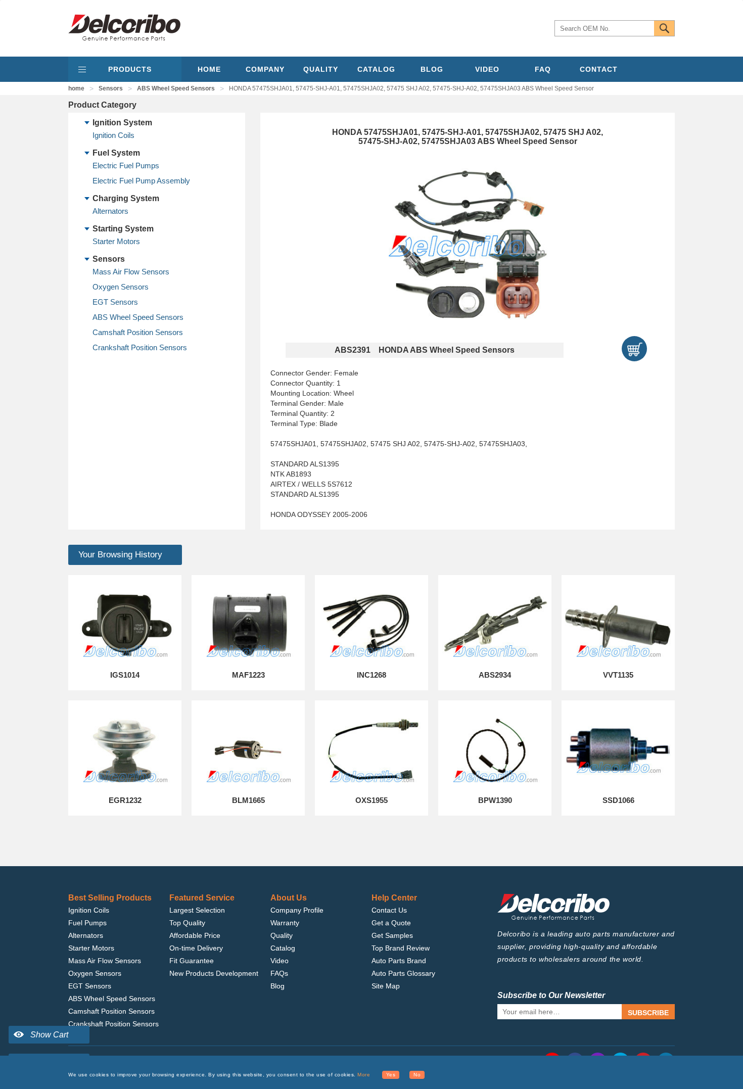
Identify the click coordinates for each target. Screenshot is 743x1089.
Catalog (282, 948)
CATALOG (376, 69)
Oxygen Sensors (120, 286)
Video (279, 961)
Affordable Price (194, 935)
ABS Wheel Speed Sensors (176, 88)
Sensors (111, 88)
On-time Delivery (196, 948)
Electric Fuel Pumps (125, 165)
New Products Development (213, 973)
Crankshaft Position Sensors (139, 347)
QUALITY (320, 69)
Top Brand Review (401, 948)
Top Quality (187, 923)
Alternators (110, 211)
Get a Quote (391, 923)
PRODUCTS (130, 69)
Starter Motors (116, 241)
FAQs (279, 973)
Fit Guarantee (191, 961)
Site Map (386, 986)
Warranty (284, 923)
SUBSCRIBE (648, 1013)
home (76, 88)
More (363, 1074)
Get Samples (392, 935)
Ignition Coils (113, 135)
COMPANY (265, 69)
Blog (277, 986)
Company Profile (296, 910)
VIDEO (487, 69)
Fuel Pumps (87, 923)
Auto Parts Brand (399, 961)
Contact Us (389, 910)
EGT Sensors (115, 302)
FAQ (543, 69)
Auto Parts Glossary (403, 973)
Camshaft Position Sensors (137, 332)
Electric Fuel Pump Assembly (141, 180)
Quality (281, 935)
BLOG (432, 69)
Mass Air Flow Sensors (130, 271)
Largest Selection (197, 910)
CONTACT (599, 69)
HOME (209, 69)
